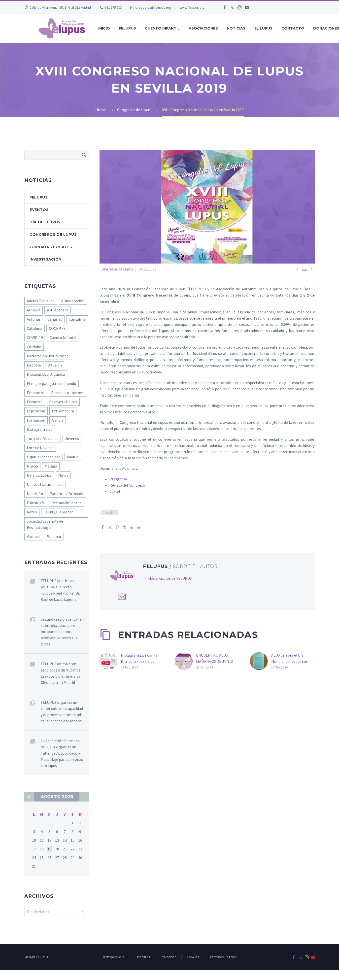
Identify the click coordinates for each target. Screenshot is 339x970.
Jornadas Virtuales (42, 438)
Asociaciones (203, 28)
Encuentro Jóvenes (67, 392)
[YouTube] (247, 7)
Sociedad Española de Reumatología (45, 524)
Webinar (54, 536)
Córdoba (34, 346)
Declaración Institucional (48, 355)
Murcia (32, 466)
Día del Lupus (45, 222)
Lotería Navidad (40, 447)
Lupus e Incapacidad (43, 456)
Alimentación (72, 300)
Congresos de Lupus (116, 269)
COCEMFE (57, 328)
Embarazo (35, 392)
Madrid (72, 456)
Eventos (39, 209)
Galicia (57, 420)
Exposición (36, 410)
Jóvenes (72, 438)
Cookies (193, 957)
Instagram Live (39, 429)
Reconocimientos (66, 502)
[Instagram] (239, 7)
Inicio (104, 28)
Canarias (54, 319)
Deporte (34, 365)
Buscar (83, 155)
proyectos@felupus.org (153, 7)
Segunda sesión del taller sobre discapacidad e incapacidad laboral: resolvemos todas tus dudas (62, 631)
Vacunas (33, 536)
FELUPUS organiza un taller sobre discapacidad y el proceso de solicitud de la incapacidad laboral (62, 711)
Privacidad (168, 957)
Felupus (39, 197)
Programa (118, 478)
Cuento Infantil (63, 337)
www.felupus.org (192, 7)
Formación (36, 420)
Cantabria (77, 319)
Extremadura (63, 410)
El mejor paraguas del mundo (51, 383)
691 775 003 (113, 7)
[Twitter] (232, 7)
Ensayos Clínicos (63, 401)
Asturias (34, 319)
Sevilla (110, 513)
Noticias (236, 28)
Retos (32, 511)
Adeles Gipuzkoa (41, 300)
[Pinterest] (117, 527)
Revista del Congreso (127, 485)
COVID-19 (35, 337)
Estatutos (142, 957)
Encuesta (34, 401)
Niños (63, 475)
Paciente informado (66, 493)
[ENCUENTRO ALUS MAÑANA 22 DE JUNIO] (185, 661)
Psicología (36, 502)
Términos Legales (223, 957)
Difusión (55, 365)
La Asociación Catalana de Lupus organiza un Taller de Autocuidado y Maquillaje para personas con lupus (62, 753)
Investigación (46, 259)
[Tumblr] (124, 527)
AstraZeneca (57, 309)
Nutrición (35, 493)
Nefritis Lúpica (39, 475)
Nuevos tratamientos (45, 484)
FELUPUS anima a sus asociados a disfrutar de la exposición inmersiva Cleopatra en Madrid (60, 673)
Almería (33, 309)
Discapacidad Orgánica (46, 374)
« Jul (29, 797)
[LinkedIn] (132, 527)
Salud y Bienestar (58, 511)
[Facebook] (224, 7)
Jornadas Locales (51, 247)
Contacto (292, 28)
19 (49, 848)
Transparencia (113, 957)
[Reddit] (139, 527)
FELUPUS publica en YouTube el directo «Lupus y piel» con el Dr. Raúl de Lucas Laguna (60, 590)
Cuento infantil (162, 28)
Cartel (114, 491)
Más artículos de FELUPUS (170, 578)
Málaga (51, 466)
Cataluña (34, 328)
